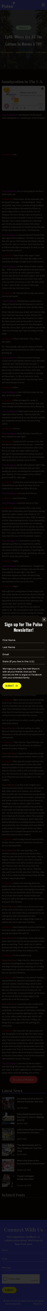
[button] (44, 619)
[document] (23, 655)
